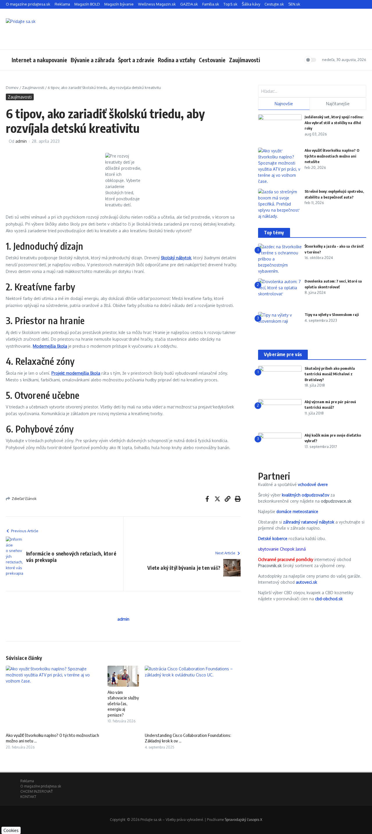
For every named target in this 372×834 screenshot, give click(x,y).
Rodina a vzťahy (176, 59)
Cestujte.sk (274, 4)
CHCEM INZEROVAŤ (36, 791)
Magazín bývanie (119, 4)
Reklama (62, 4)
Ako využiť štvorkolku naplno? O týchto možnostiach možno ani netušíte (332, 156)
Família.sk (210, 4)
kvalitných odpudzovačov (305, 494)
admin (21, 141)
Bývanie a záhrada (93, 59)
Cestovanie (212, 59)
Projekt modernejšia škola (75, 373)
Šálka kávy (251, 4)
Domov (12, 87)
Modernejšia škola (50, 346)
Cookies (11, 830)
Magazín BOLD (87, 4)
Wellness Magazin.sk (157, 4)
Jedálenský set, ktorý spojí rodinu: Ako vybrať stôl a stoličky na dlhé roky (334, 123)
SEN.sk (294, 4)
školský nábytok (176, 257)
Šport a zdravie (136, 59)
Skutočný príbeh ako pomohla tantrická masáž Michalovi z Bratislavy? (330, 374)
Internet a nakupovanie (39, 59)
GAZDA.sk (189, 4)
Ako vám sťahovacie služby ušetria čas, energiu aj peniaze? (123, 703)
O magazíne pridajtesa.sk (28, 4)
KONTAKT (28, 796)
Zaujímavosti (244, 59)
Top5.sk (230, 4)
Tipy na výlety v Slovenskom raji (332, 314)
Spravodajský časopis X (243, 819)
